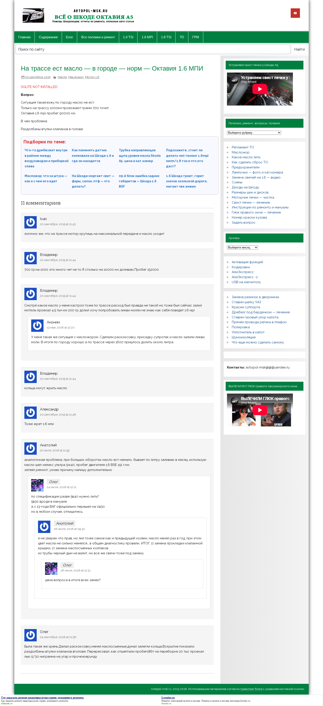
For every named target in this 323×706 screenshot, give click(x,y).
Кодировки (241, 267)
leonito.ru (245, 700)
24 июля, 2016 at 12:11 (61, 487)
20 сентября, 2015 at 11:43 (58, 224)
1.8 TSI (166, 37)
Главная (24, 37)
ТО (182, 37)
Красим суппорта (246, 307)
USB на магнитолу (246, 282)
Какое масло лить (246, 157)
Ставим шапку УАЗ (246, 302)
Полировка (241, 327)
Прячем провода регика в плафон (259, 322)
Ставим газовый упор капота (255, 317)
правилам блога (251, 689)
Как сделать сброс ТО (250, 162)
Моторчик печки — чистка (253, 197)
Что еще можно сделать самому (258, 342)
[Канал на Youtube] (295, 13)
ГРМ (195, 37)
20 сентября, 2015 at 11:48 (58, 414)
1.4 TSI (128, 37)
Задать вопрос (244, 222)
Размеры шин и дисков (250, 192)
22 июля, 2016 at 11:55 (54, 450)
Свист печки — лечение (251, 202)
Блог (69, 37)
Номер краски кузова (249, 217)
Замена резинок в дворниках (255, 297)
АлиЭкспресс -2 (245, 277)
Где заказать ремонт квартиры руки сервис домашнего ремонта (34, 700)
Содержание (48, 37)
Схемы (237, 182)
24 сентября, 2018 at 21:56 (58, 637)
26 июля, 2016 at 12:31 (76, 570)
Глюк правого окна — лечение (256, 212)
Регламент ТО (243, 147)
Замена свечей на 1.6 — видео (256, 177)
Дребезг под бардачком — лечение (261, 312)
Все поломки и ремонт (98, 37)
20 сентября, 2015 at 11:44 (58, 260)
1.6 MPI (147, 37)
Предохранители (245, 167)
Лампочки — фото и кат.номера (257, 172)
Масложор (76, 77)
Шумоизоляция (244, 337)
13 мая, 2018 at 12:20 (60, 327)
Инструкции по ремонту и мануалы (260, 207)
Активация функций (247, 262)
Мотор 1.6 (92, 77)
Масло (62, 77)
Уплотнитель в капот (248, 332)
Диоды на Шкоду (245, 187)
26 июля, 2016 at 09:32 (69, 529)
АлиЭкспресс (243, 272)
